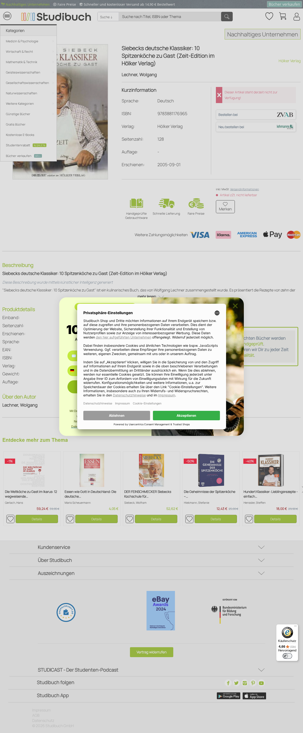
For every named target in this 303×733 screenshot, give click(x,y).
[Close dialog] (235, 306)
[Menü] (295, 627)
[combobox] (76, 371)
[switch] (287, 656)
